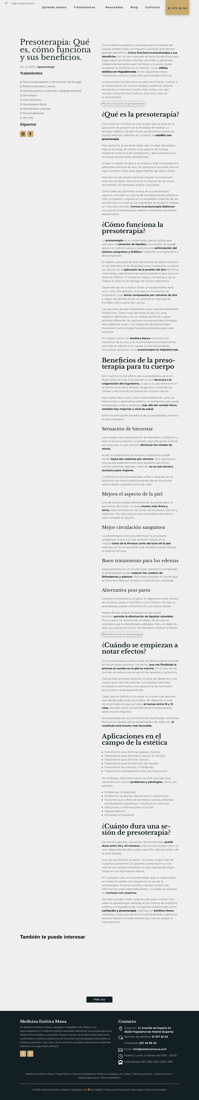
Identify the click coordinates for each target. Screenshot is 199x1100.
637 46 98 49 (147, 1043)
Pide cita (99, 999)
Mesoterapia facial (88, 1077)
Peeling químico (142, 1074)
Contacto (152, 7)
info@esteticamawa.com (150, 1049)
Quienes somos (54, 7)
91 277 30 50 (177, 8)
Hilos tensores (163, 1074)
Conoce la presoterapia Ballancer (153, 206)
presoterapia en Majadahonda (158, 349)
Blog (134, 7)
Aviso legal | (138, 1089)
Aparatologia (46, 67)
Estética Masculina (63, 953)
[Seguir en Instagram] (23, 134)
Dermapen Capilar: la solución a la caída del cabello (64, 948)
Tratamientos (84, 7)
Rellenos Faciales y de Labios (114, 1074)
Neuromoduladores (84, 1074)
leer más (20, 964)
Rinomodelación (111, 1077)
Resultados (114, 7)
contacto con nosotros (121, 892)
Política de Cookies (156, 1089)
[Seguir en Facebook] (30, 134)
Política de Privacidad (117, 1089)
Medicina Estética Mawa (40, 1074)
